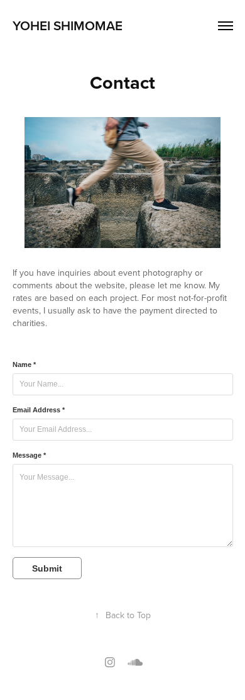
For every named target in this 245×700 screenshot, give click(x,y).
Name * (24, 364)
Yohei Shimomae (67, 25)
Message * (29, 455)
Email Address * (39, 410)
